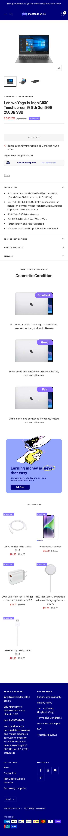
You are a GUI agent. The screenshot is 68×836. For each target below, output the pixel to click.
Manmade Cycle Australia (18, 96)
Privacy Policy (44, 702)
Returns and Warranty (49, 697)
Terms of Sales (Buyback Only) (45, 710)
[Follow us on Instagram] (47, 770)
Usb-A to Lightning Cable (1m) (17, 652)
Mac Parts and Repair (48, 723)
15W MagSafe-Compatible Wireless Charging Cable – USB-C (50, 600)
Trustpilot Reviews (47, 734)
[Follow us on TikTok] (40, 777)
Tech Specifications (15, 239)
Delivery (8, 256)
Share (7, 175)
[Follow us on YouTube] (55, 770)
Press (6, 767)
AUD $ (8, 799)
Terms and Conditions (49, 717)
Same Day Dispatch (26, 162)
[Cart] (62, 14)
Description (11, 187)
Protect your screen (51, 546)
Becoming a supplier (15, 788)
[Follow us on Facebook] (40, 770)
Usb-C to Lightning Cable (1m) (17, 548)
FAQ (39, 729)
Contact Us (10, 773)
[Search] (11, 14)
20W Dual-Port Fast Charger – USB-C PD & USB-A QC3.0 (17, 598)
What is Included (13, 247)
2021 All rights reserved (35, 808)
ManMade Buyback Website (14, 780)
